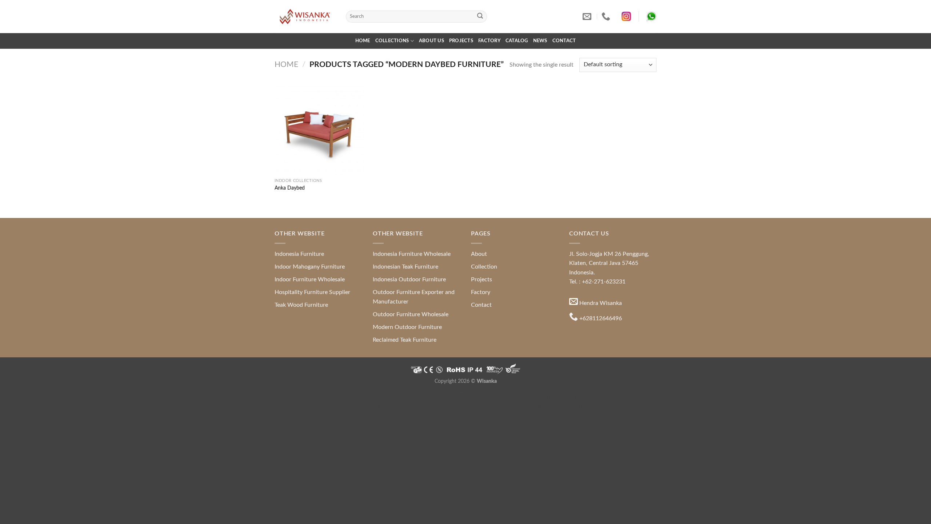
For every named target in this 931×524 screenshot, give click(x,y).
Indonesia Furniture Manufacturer (419, 406)
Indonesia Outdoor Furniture (409, 279)
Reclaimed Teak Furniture (404, 340)
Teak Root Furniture (423, 398)
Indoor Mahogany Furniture (310, 267)
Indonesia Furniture (299, 254)
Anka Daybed (290, 188)
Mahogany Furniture (376, 398)
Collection (484, 267)
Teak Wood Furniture (301, 305)
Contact (564, 41)
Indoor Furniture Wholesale (310, 279)
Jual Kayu (470, 406)
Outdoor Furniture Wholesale (410, 314)
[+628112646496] (607, 16)
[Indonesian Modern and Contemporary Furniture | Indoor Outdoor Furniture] (305, 16)
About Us (431, 41)
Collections (392, 41)
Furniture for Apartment (572, 398)
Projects (461, 41)
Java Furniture (555, 389)
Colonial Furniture (522, 398)
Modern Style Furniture (474, 398)
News (540, 41)
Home (362, 41)
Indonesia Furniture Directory (503, 389)
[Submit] (480, 17)
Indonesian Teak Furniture (405, 267)
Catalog (517, 41)
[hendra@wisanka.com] (588, 16)
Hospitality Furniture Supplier (312, 292)
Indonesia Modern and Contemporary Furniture (414, 389)
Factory (489, 41)
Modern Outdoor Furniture (407, 327)
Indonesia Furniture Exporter (586, 406)
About (479, 254)
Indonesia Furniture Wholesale (412, 254)
